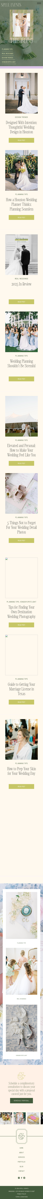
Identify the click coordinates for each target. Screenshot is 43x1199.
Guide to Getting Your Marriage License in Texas (21, 688)
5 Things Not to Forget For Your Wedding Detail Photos (21, 527)
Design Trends (21, 117)
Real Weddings (21, 278)
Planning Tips (21, 194)
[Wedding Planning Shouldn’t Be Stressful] (21, 332)
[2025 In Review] (21, 254)
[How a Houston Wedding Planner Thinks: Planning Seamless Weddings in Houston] (21, 170)
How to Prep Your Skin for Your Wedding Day (21, 771)
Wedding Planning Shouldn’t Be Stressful (21, 363)
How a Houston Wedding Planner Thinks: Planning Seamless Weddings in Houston (21, 206)
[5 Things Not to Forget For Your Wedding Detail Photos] (21, 493)
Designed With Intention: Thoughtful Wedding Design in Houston (21, 127)
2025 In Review (21, 283)
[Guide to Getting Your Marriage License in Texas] (21, 655)
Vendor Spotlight (28, 601)
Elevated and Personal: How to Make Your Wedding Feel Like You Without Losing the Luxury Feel (21, 455)
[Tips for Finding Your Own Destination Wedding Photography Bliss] (21, 578)
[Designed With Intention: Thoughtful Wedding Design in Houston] (21, 93)
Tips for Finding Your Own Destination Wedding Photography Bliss (21, 614)
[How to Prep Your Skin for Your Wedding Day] (21, 739)
